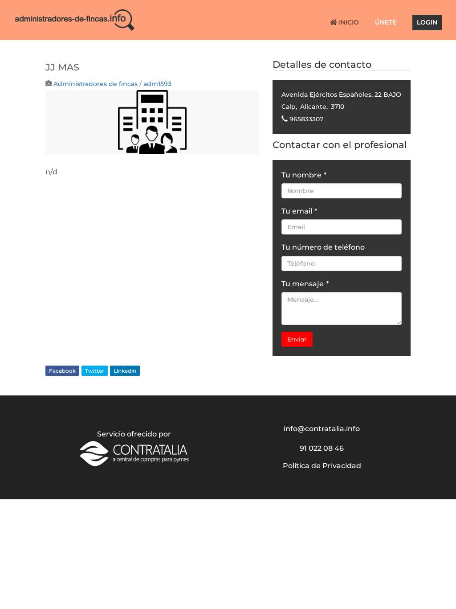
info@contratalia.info (322, 428)
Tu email (299, 211)
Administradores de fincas (95, 83)
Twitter (94, 370)
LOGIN (427, 22)
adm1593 (157, 83)
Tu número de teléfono (323, 247)
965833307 (306, 119)
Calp (288, 107)
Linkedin (125, 370)
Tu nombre (303, 175)
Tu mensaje (305, 284)
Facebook (62, 370)
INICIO (348, 22)
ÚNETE (385, 22)
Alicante (313, 107)
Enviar (297, 339)
